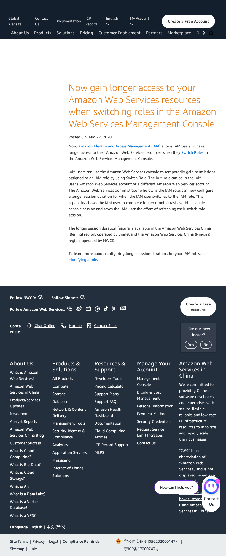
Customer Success (25, 443)
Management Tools (68, 423)
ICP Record (91, 21)
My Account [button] (140, 18)
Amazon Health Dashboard (108, 412)
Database (60, 401)
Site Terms (19, 541)
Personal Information (155, 406)
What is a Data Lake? (27, 493)
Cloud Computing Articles (110, 433)
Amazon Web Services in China (24, 389)
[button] (188, 21)
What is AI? (19, 486)
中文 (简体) (56, 527)
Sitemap (17, 548)
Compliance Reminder (82, 541)
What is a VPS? (23, 515)
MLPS (99, 452)
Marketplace (179, 32)
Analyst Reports (23, 421)
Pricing (86, 32)
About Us (20, 32)
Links (33, 548)
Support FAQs (106, 401)
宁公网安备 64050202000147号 (151, 541)
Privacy (39, 541)
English (35, 527)
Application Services (69, 452)
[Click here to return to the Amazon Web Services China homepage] (34, 9)
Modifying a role (83, 259)
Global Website (14, 21)
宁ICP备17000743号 (141, 548)
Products (42, 32)
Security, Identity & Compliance (68, 433)
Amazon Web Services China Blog (27, 432)
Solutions (65, 32)
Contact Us (41, 21)
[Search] (212, 33)
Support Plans (107, 393)
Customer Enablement (120, 32)
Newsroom (19, 413)
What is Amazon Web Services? (24, 375)
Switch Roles (192, 152)
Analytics (60, 444)
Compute (60, 386)
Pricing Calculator (110, 386)
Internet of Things (67, 467)
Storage (59, 393)
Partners (154, 32)
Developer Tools (108, 378)
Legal (53, 541)
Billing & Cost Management (149, 395)
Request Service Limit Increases (150, 432)
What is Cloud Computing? (22, 453)
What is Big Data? (25, 464)
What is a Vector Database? (24, 504)
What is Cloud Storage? (22, 475)
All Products (62, 378)
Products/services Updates (25, 402)
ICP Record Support (111, 444)
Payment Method (151, 413)
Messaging (61, 460)
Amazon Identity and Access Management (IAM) (119, 146)
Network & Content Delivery (69, 412)
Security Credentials (154, 421)
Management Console (148, 381)
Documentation (68, 21)
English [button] (113, 18)
